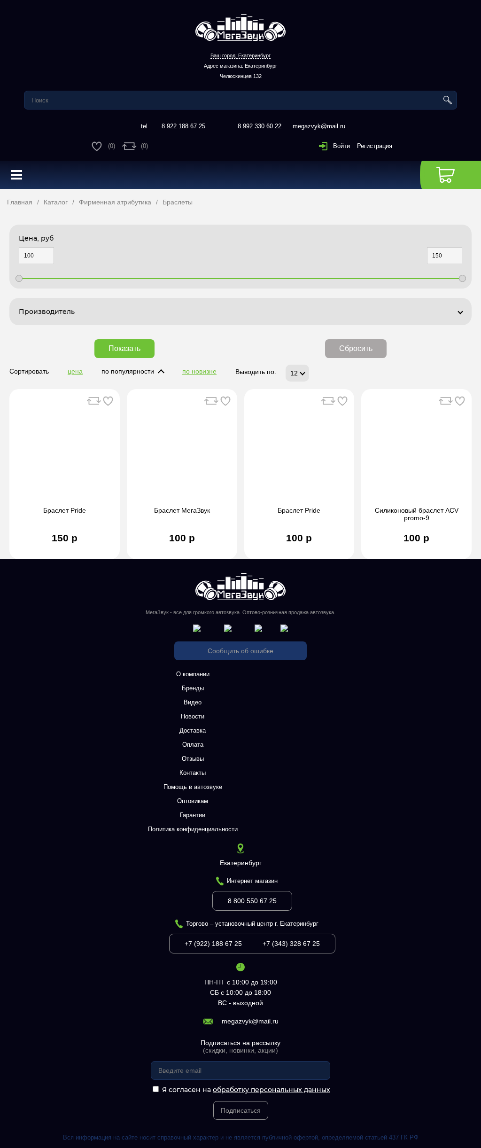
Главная (19, 202)
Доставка (192, 730)
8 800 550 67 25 (252, 901)
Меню (16, 175)
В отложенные (108, 401)
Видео (193, 702)
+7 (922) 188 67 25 (213, 943)
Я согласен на (246, 1089)
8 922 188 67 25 (183, 126)
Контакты (192, 772)
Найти (447, 100)
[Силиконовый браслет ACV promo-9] (416, 452)
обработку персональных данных (271, 1089)
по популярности (127, 371)
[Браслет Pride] (64, 452)
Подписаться (241, 1110)
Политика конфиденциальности (193, 829)
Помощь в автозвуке (192, 786)
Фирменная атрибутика (115, 202)
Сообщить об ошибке (240, 651)
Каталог (56, 202)
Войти (341, 145)
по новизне (199, 371)
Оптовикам (192, 800)
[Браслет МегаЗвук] (182, 452)
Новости (192, 716)
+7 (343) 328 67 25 (291, 943)
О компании (192, 674)
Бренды (193, 688)
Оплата (192, 744)
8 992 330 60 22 (259, 126)
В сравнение (94, 401)
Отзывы (193, 758)
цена (75, 371)
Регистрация (374, 145)
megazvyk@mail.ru (319, 126)
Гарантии (192, 815)
